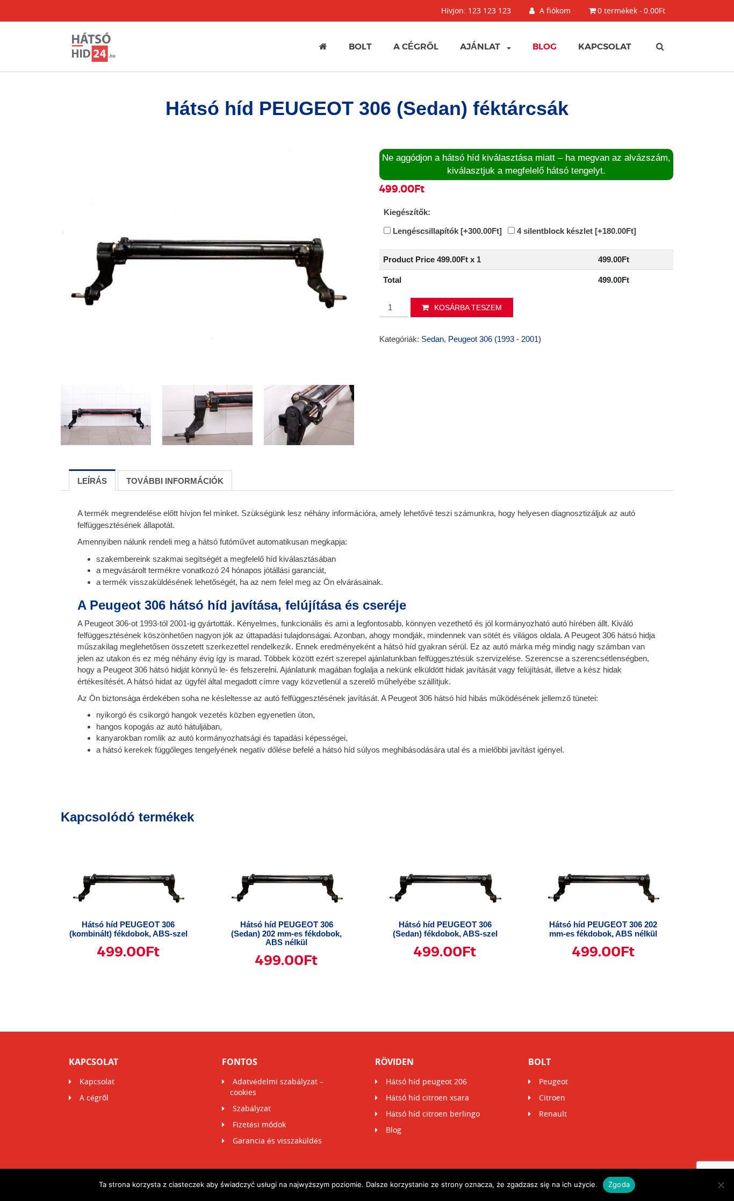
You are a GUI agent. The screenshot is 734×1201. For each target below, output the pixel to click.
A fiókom (554, 10)
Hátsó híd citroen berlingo (433, 1114)
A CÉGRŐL (415, 46)
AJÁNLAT (480, 46)
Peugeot (553, 1081)
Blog (544, 46)
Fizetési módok (259, 1124)
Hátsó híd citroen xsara (427, 1097)
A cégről (94, 1097)
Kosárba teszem (468, 307)
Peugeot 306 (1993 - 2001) (494, 339)
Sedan (432, 339)
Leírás (92, 480)
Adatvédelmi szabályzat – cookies (276, 1086)
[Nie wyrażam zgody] (720, 1184)
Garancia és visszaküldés (277, 1140)
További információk (175, 480)
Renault (553, 1114)
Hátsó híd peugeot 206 (426, 1081)
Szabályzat (252, 1108)
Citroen (552, 1097)
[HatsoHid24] (93, 47)
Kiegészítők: (407, 212)
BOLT (360, 46)
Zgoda (619, 1184)
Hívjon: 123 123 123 (476, 10)
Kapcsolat (604, 46)
